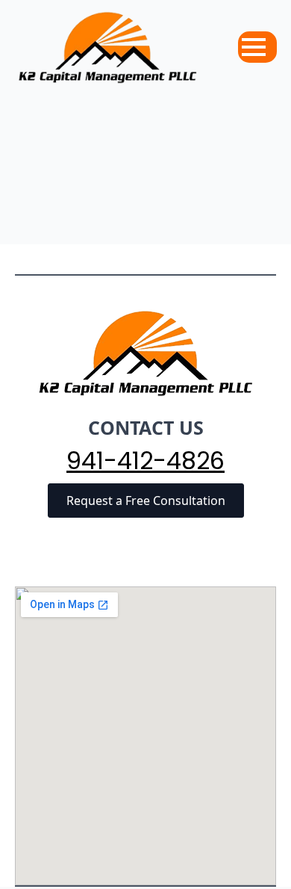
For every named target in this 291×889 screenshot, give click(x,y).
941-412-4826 (145, 460)
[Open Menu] (254, 47)
